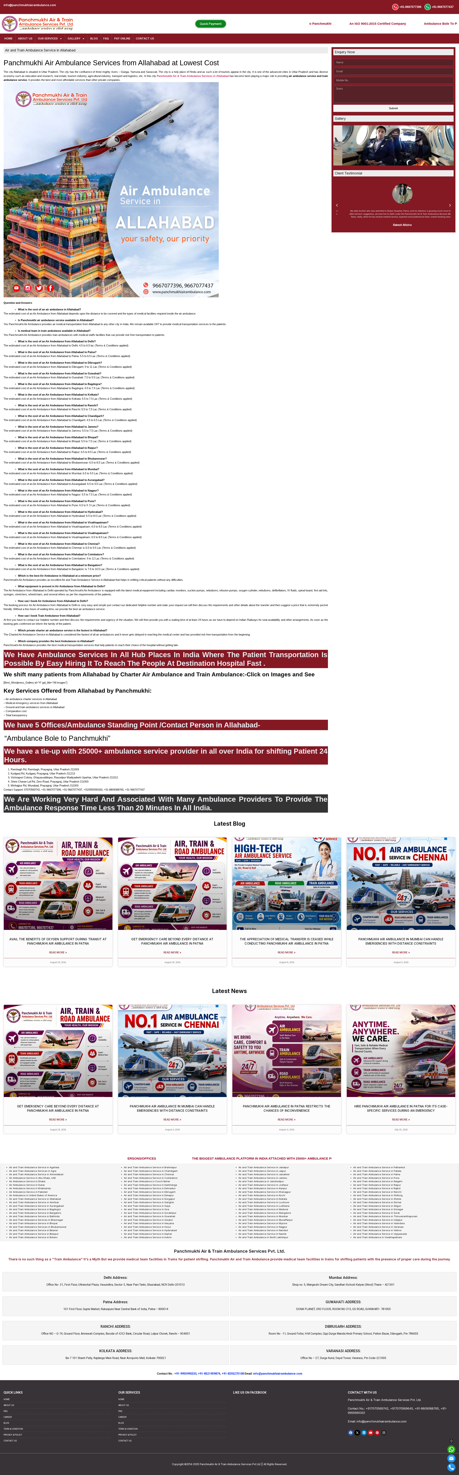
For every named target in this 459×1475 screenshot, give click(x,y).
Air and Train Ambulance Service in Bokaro (33, 1237)
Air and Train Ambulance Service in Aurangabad (36, 1205)
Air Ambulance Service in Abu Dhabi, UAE (32, 1177)
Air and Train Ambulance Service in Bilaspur (34, 1233)
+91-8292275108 (233, 1373)
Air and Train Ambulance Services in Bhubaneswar (38, 1226)
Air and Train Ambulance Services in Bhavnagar (36, 1219)
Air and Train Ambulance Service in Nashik (262, 1233)
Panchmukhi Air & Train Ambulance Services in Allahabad (193, 75)
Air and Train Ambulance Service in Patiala (377, 1170)
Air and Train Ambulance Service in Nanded (263, 1230)
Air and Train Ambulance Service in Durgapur (149, 1198)
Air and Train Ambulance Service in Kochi (261, 1195)
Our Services (48, 38)
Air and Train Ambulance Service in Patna (376, 1174)
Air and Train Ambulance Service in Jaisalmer (264, 1174)
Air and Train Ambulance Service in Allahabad (35, 1198)
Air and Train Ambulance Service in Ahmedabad (36, 1174)
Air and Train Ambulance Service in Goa (146, 1209)
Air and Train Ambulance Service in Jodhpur (263, 1184)
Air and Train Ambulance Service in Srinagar (378, 1209)
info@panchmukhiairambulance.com (277, 1373)
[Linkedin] (364, 1433)
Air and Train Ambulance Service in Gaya (147, 1205)
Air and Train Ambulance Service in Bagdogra (35, 1209)
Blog (94, 38)
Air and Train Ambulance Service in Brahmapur (150, 1167)
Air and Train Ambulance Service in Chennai (149, 1174)
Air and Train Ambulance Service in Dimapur (149, 1195)
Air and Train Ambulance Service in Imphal (148, 1233)
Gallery (74, 38)
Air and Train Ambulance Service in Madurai (263, 1209)
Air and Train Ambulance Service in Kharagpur (264, 1191)
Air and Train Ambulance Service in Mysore (262, 1223)
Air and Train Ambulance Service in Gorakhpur (150, 1212)
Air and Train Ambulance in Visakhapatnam (377, 1237)
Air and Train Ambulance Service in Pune (376, 1177)
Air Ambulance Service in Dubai (27, 1184)
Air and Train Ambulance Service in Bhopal (33, 1223)
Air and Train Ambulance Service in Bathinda (34, 1216)
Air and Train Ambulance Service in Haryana (149, 1223)
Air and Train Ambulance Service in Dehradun (150, 1188)
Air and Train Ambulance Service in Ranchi (377, 1191)
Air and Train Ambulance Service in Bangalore (35, 1212)
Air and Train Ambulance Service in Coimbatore (151, 1177)
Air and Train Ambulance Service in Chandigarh (151, 1170)
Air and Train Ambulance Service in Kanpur (262, 1188)
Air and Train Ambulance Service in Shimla (377, 1198)
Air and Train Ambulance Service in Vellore (377, 1230)
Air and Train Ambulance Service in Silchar (377, 1202)
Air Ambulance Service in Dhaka (27, 1181)
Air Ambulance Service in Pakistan (28, 1191)
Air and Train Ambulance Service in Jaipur (262, 1170)
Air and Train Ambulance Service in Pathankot (379, 1167)
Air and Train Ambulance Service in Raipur (377, 1184)
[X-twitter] (357, 1433)
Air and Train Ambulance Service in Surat (376, 1212)
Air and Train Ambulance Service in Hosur (147, 1226)
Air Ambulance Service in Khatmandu (30, 1188)
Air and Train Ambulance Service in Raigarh (377, 1181)
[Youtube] (370, 1433)
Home (8, 38)
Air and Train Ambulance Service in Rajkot (377, 1188)
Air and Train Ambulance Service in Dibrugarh (150, 1191)
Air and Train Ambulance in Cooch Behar (147, 1181)
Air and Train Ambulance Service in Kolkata (262, 1198)
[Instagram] (384, 1433)
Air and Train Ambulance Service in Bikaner (33, 1230)
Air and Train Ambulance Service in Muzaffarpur (265, 1219)
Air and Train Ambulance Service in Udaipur (378, 1219)
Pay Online (122, 38)
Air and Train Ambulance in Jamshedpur (261, 1181)
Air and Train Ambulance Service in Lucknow (263, 1202)
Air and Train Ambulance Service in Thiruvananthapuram (385, 1216)
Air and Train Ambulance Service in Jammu (262, 1177)
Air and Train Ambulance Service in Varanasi (378, 1226)
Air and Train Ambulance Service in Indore (148, 1237)
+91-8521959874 (209, 1373)
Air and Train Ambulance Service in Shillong (378, 1195)
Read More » (58, 952)
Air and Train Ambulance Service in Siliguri (377, 1205)
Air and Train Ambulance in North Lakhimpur (263, 1237)
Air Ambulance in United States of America (33, 1195)
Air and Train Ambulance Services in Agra (32, 1170)
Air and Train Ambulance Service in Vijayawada (380, 1233)
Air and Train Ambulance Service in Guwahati (149, 1216)
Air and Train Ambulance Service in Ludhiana (263, 1205)
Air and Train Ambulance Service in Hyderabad (150, 1230)
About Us (25, 38)
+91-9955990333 (185, 1373)
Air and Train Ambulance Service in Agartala (34, 1167)
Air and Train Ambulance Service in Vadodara (379, 1223)
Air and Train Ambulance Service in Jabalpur (263, 1167)
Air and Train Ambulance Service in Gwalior (148, 1219)
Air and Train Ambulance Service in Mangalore (264, 1212)
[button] (337, 205)
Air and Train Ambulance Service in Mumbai (263, 1216)
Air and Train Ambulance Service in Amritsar (34, 1202)
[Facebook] (351, 1433)
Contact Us (145, 38)
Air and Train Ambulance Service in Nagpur (262, 1226)
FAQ (106, 38)
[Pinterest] (377, 1433)
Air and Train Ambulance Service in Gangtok (149, 1202)
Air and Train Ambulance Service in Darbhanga (150, 1184)
